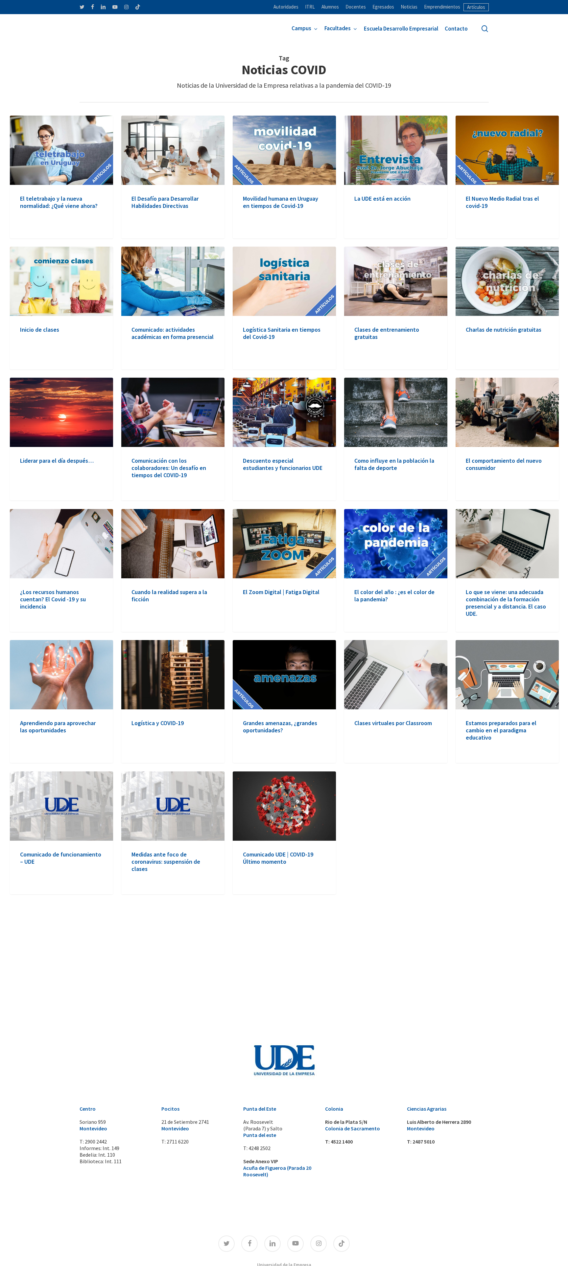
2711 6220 (178, 1141)
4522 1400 (342, 1141)
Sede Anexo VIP (260, 1161)
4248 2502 (259, 1148)
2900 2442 (96, 1141)
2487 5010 (424, 1141)
